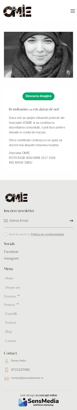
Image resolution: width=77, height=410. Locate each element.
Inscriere (70, 220)
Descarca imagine (39, 96)
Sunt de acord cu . (37, 234)
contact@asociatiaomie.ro (27, 377)
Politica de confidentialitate (47, 234)
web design (27, 395)
